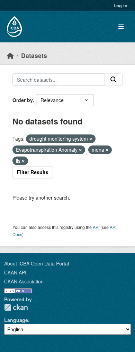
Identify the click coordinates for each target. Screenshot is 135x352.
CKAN (16, 307)
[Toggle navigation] (121, 27)
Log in (120, 5)
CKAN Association (24, 281)
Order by (22, 100)
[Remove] (90, 139)
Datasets (34, 55)
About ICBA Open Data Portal (36, 263)
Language (16, 319)
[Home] (10, 55)
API (96, 227)
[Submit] (114, 79)
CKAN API (15, 272)
